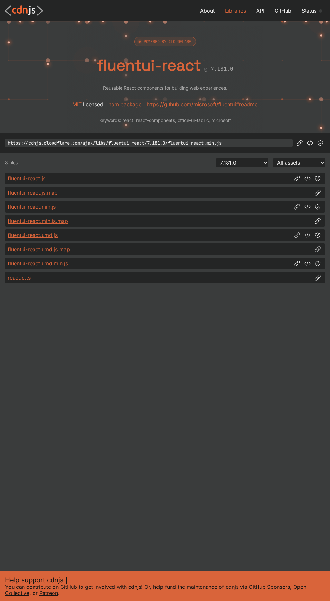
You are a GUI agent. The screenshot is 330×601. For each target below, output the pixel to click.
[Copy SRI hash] (320, 143)
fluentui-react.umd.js (33, 235)
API (260, 10)
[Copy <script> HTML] (310, 143)
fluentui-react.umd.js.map (39, 249)
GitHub (283, 10)
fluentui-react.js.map (33, 193)
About (207, 10)
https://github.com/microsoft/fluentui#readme (202, 104)
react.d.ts (19, 278)
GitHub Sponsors (269, 587)
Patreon (48, 593)
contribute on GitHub (51, 587)
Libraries (235, 10)
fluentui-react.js (26, 178)
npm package (124, 104)
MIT (77, 104)
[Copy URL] (299, 143)
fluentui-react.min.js (32, 207)
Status (309, 10)
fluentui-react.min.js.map (38, 221)
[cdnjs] (24, 10)
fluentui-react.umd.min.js (38, 263)
